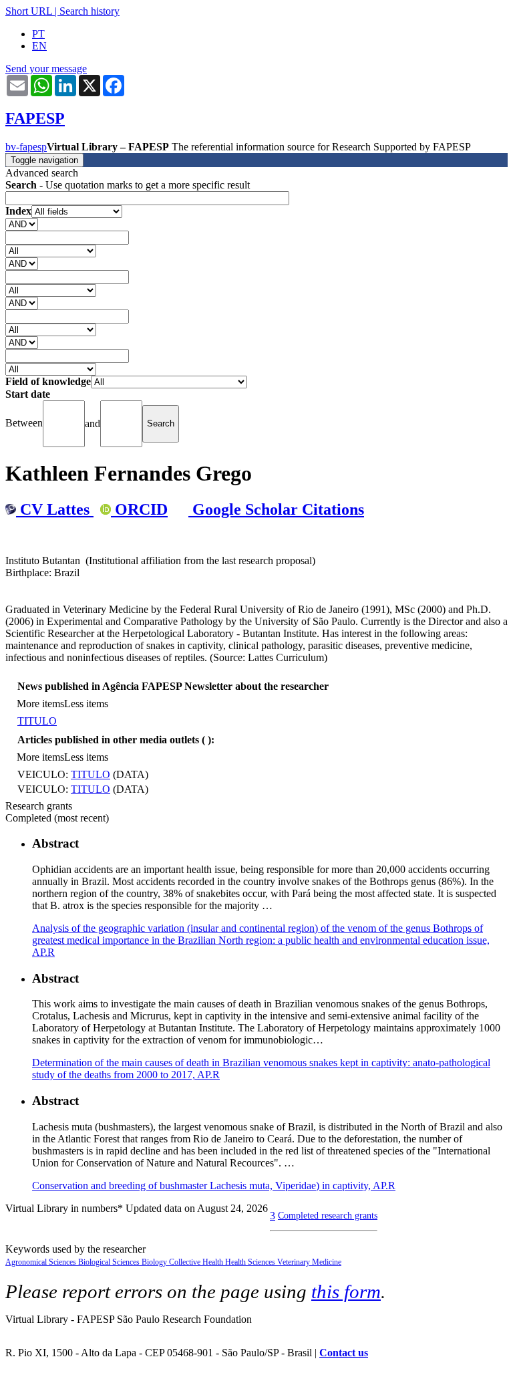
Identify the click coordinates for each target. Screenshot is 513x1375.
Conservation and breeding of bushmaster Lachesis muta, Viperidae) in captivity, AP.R (213, 1185)
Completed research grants (327, 1215)
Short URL (28, 11)
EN (39, 45)
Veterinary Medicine (309, 1262)
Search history (89, 11)
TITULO (37, 721)
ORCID (139, 509)
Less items (86, 703)
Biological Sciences (110, 1262)
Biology (155, 1262)
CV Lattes (55, 509)
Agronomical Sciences (41, 1262)
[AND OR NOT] (21, 223)
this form (346, 1291)
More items (40, 703)
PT (38, 33)
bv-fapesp (26, 146)
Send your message (46, 68)
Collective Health (197, 1262)
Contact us (343, 1352)
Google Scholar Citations (276, 509)
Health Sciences (251, 1262)
